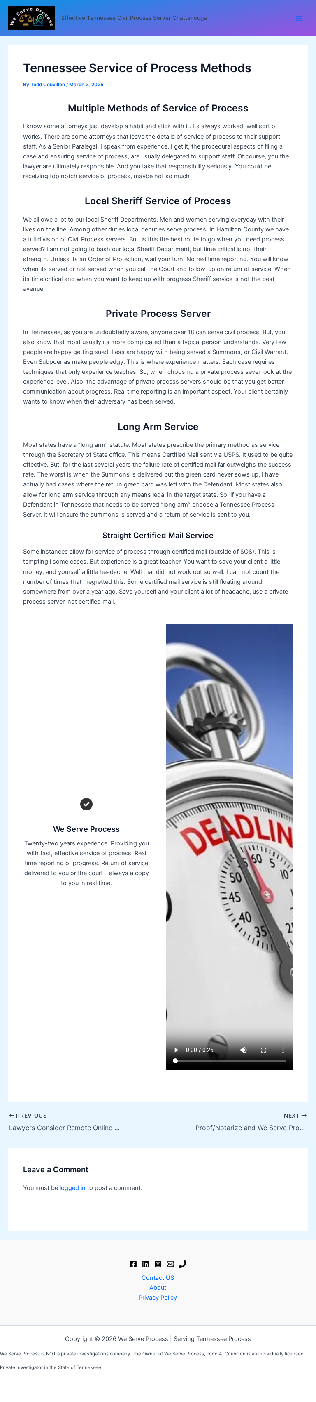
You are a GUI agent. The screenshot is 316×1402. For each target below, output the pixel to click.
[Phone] (182, 1264)
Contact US (158, 1278)
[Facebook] (133, 1264)
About (157, 1287)
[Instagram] (158, 1264)
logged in (73, 1188)
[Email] (170, 1264)
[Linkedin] (145, 1264)
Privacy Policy (158, 1297)
